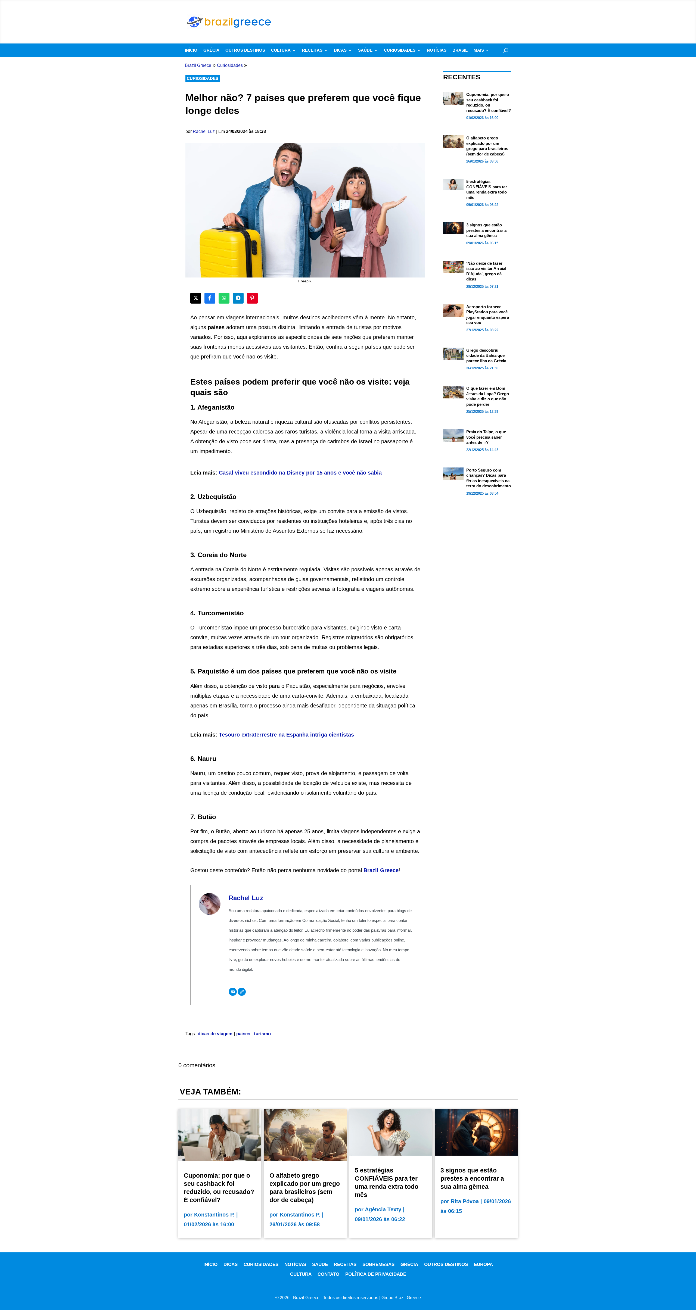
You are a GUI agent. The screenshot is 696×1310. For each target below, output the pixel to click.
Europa (483, 1264)
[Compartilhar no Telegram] (238, 298)
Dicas (340, 50)
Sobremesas (378, 1264)
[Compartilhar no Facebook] (209, 298)
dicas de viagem (215, 1033)
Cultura (281, 50)
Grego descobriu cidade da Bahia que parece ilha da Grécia (486, 355)
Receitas (312, 50)
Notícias (436, 50)
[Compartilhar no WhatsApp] (224, 298)
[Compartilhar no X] (195, 298)
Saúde (365, 50)
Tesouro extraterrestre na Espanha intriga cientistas (286, 735)
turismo (262, 1033)
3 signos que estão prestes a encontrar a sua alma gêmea (486, 230)
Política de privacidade (375, 1274)
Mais (479, 50)
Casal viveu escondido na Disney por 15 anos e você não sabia (300, 473)
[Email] (233, 992)
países (243, 1033)
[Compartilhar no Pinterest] (252, 298)
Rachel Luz (204, 131)
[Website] (242, 992)
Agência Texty (383, 1209)
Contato (328, 1274)
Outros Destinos (245, 50)
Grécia (211, 50)
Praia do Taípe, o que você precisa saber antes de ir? (486, 437)
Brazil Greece (381, 870)
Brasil (460, 50)
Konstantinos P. (214, 1215)
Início (191, 50)
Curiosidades (399, 50)
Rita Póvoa (465, 1201)
